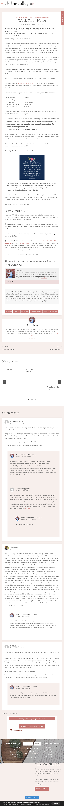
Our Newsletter (15, 752)
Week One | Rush (8, 348)
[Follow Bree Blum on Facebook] (29, 338)
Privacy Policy (32, 757)
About (18, 747)
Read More (44, 278)
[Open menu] (2, 4)
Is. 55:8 (27, 508)
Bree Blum (26, 24)
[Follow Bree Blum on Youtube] (32, 338)
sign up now (41, 789)
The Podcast (48, 754)
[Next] (59, 382)
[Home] (12, 15)
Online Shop (48, 756)
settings (47, 804)
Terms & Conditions (32, 759)
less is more (24, 311)
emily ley (16, 311)
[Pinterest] (10, 282)
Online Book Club (27, 17)
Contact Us (16, 756)
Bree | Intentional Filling (25, 455)
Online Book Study (36, 311)
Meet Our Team (15, 750)
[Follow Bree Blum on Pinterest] (35, 338)
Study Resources (49, 747)
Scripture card (24, 243)
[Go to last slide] (4, 382)
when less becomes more (50, 311)
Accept (56, 803)
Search (37, 744)
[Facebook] (6, 282)
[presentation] (53, 374)
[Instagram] (8, 282)
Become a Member (14, 754)
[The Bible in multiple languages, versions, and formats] (32, 730)
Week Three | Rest (56, 348)
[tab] (28, 399)
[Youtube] (12, 282)
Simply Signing (10, 369)
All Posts (17, 17)
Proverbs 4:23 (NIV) (49, 241)
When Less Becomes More (41, 17)
